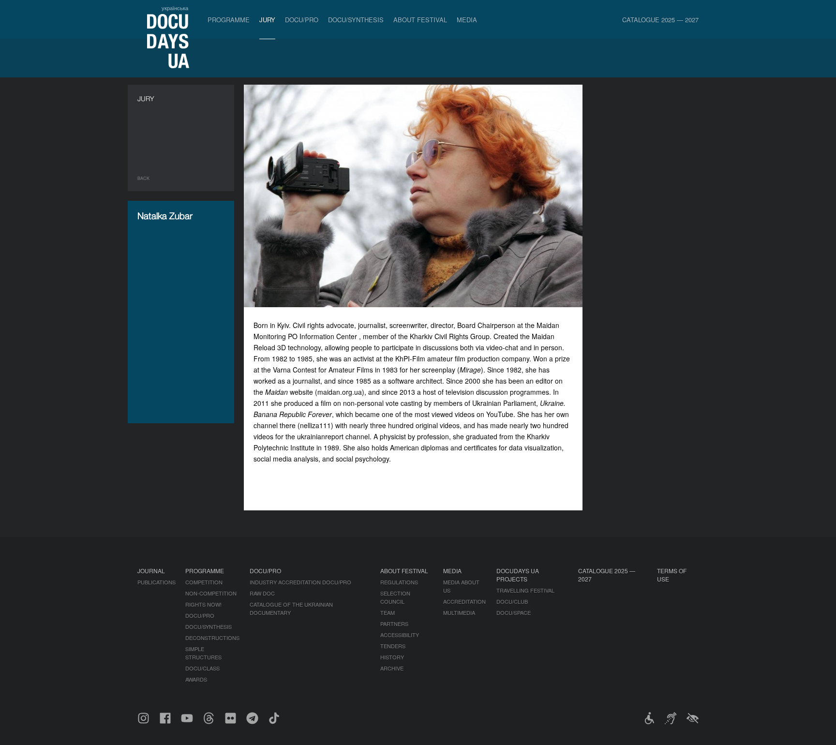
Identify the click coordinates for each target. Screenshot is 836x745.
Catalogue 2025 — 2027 (660, 19)
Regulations (399, 582)
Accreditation (464, 601)
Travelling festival (525, 590)
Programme (229, 19)
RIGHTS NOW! (203, 604)
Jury (267, 19)
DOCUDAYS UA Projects (517, 574)
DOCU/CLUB (512, 601)
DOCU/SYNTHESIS (356, 19)
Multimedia (459, 612)
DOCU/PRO (301, 19)
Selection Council (395, 597)
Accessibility (399, 635)
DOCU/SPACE (513, 612)
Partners (394, 623)
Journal (151, 570)
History (392, 657)
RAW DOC (262, 593)
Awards (196, 679)
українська (175, 8)
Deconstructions (212, 637)
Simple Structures (203, 653)
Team (387, 612)
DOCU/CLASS (202, 668)
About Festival (420, 19)
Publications (156, 582)
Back (143, 178)
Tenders (392, 646)
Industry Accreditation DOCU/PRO (300, 582)
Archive (391, 668)
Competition (204, 582)
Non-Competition (211, 593)
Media (467, 19)
